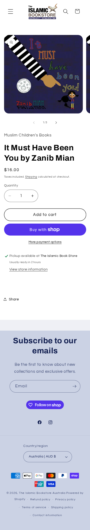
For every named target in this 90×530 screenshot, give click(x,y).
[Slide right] (56, 122)
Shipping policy (62, 507)
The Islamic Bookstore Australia (42, 493)
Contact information (47, 515)
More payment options (45, 242)
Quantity (11, 185)
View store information (28, 269)
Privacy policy (65, 499)
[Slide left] (34, 122)
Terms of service (34, 507)
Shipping (31, 176)
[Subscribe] (74, 386)
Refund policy (40, 499)
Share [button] (14, 299)
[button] (10, 11)
